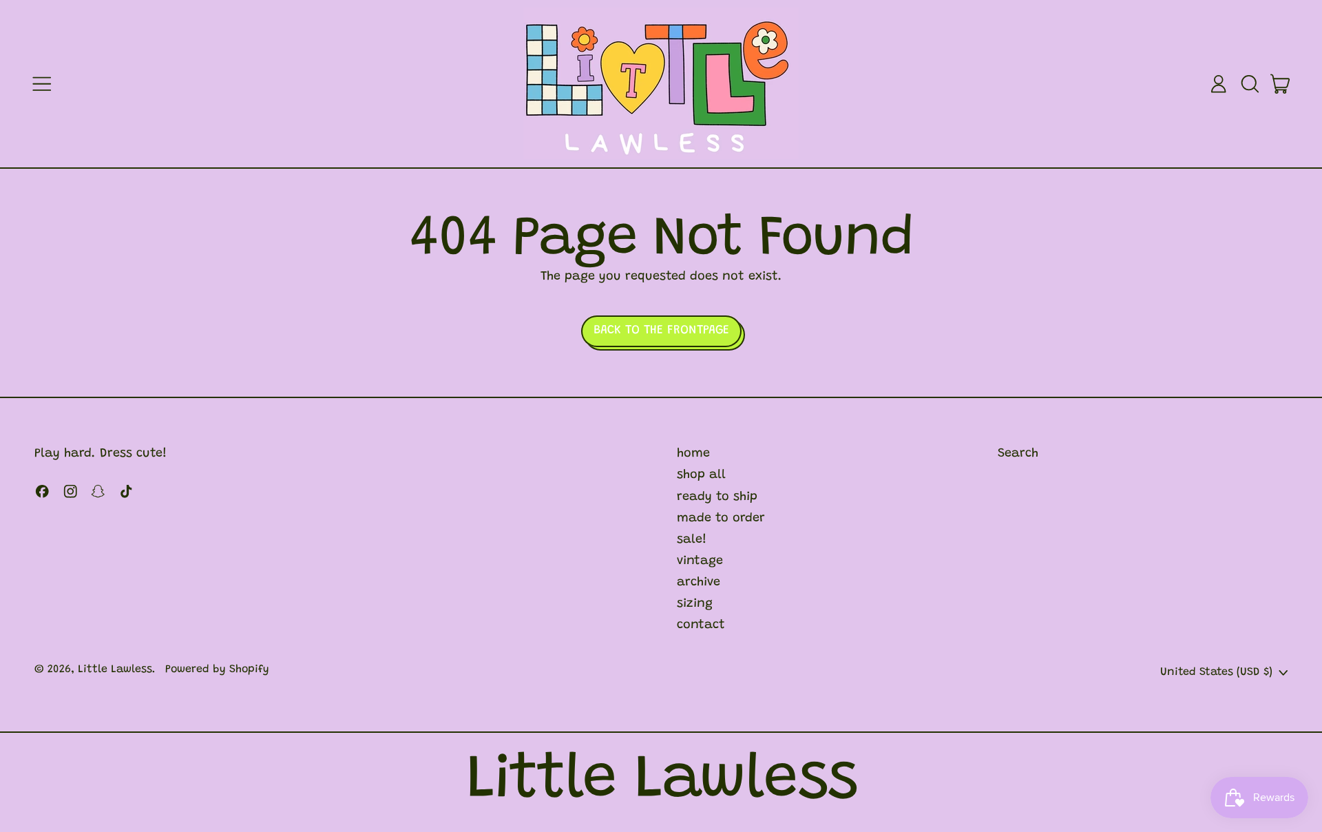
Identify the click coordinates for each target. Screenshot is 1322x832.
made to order (721, 518)
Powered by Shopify (217, 669)
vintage (700, 561)
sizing (695, 604)
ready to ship (717, 497)
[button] (1250, 84)
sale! (691, 540)
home (693, 454)
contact (701, 625)
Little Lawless (115, 669)
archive (698, 582)
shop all (701, 475)
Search (1018, 454)
